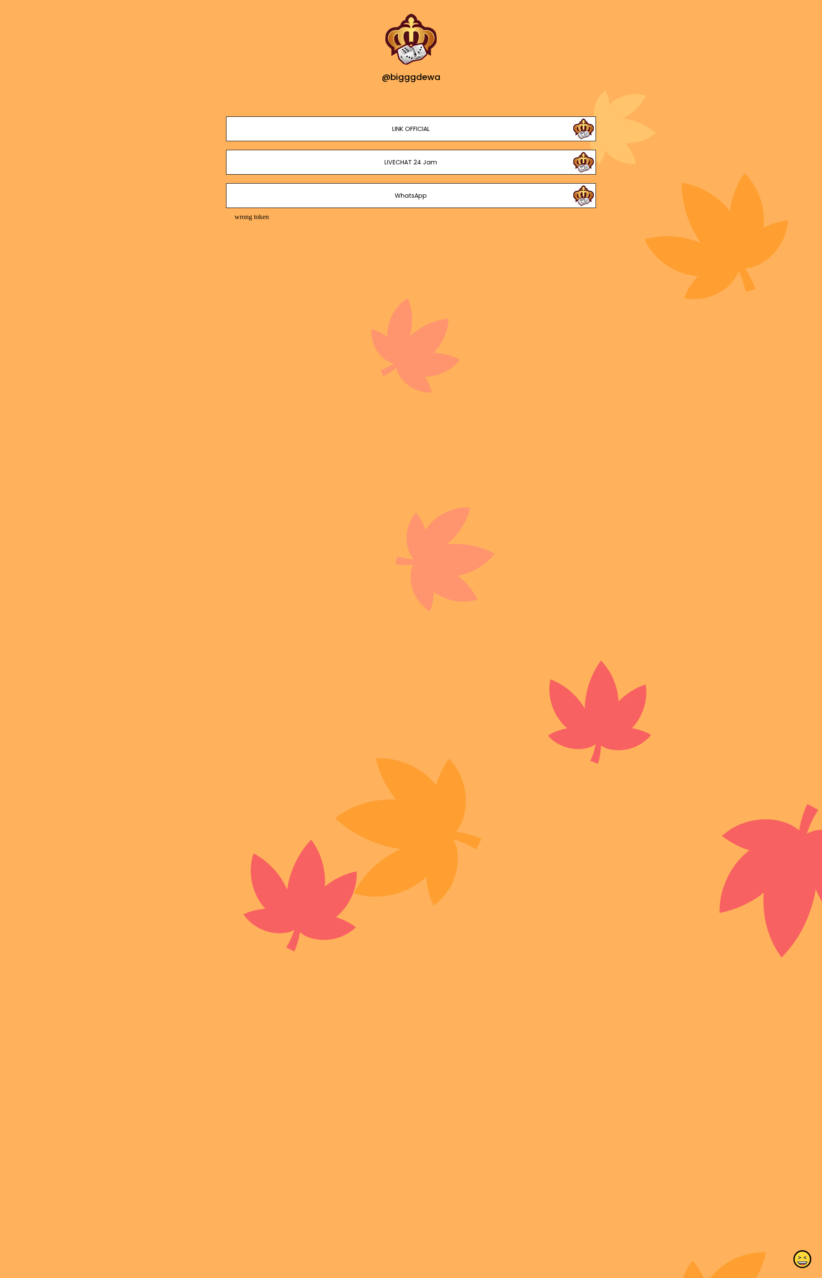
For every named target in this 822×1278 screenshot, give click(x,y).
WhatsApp (411, 195)
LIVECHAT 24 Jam (410, 162)
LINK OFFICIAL (411, 129)
